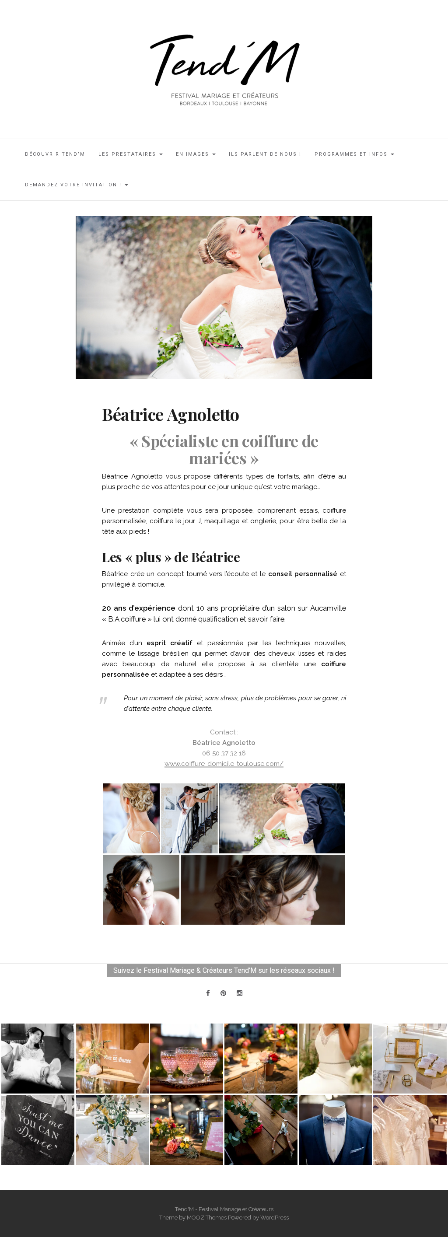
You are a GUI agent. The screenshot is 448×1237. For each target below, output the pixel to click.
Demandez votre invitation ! (74, 185)
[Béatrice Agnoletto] (224, 297)
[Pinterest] (223, 993)
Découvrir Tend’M (55, 154)
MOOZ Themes (207, 1217)
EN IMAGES (193, 154)
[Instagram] (239, 993)
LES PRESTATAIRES (128, 154)
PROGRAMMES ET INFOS (352, 154)
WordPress (274, 1217)
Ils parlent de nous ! (265, 154)
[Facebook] (208, 993)
